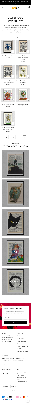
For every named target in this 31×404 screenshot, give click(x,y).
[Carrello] (28, 7)
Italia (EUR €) (5, 386)
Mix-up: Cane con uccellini (8, 104)
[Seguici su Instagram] (7, 373)
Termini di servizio (21, 338)
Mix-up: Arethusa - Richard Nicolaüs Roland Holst (8, 128)
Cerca (18, 335)
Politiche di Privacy (21, 341)
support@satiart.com (22, 381)
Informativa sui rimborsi (22, 351)
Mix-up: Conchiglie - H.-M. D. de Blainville (23, 81)
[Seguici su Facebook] (3, 373)
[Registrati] (24, 364)
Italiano (12, 386)
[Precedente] (6, 137)
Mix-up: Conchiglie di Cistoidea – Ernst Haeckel (8, 81)
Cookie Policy (20, 344)
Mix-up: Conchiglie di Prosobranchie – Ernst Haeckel (23, 57)
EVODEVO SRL (20, 375)
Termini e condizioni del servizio (22, 347)
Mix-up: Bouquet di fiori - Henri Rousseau (23, 105)
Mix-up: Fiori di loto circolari (8, 55)
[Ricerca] (5, 7)
